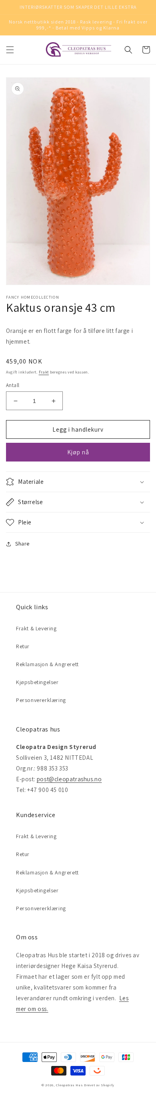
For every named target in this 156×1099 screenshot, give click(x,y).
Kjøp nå (78, 452)
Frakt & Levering (36, 628)
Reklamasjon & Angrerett (47, 664)
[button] (10, 50)
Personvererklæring (41, 700)
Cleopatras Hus (69, 1085)
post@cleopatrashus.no (69, 779)
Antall (12, 385)
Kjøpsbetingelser (37, 682)
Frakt (44, 372)
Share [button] (22, 543)
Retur (23, 646)
